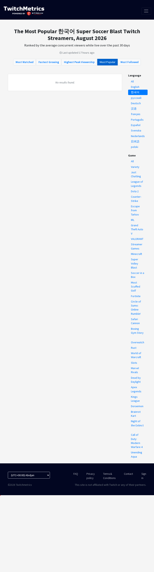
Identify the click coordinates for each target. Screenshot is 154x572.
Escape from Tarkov (135, 210)
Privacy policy (90, 476)
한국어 (135, 92)
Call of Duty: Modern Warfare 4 (137, 441)
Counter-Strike (136, 198)
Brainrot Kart (136, 414)
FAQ (75, 474)
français (135, 114)
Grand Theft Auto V (137, 229)
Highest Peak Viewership (79, 62)
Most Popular (108, 62)
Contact (128, 474)
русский (136, 98)
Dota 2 (135, 191)
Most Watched (24, 62)
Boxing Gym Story (137, 331)
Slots (134, 363)
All (132, 81)
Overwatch (137, 342)
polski (134, 147)
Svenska (136, 130)
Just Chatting (136, 174)
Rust (133, 348)
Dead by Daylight (136, 380)
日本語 (135, 141)
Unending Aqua (136, 454)
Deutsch (136, 103)
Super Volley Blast (134, 263)
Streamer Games (136, 246)
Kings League (135, 399)
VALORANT (137, 239)
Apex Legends (136, 389)
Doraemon (137, 406)
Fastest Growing (48, 62)
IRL (132, 220)
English (135, 87)
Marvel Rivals (135, 370)
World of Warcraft (136, 355)
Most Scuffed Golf (135, 287)
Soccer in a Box (137, 275)
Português (137, 119)
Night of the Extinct (137, 423)
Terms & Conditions (109, 476)
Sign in (143, 476)
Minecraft (136, 254)
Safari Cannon (135, 321)
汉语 (134, 108)
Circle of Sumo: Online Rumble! (136, 308)
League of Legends (137, 183)
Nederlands (138, 136)
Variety (135, 167)
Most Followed (130, 62)
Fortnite (136, 296)
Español (135, 125)
